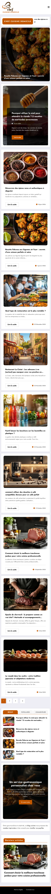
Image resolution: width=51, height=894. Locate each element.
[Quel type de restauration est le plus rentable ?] (25, 290)
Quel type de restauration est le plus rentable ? (25, 311)
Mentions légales (18, 890)
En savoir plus (25, 802)
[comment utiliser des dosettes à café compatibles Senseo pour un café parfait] (25, 472)
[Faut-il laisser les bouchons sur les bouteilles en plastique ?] (25, 410)
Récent (10, 712)
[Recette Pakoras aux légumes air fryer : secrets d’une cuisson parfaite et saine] (25, 229)
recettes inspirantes (9, 828)
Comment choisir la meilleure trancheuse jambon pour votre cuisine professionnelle (23, 554)
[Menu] (48, 7)
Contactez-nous (30, 890)
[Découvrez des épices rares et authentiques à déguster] (25, 168)
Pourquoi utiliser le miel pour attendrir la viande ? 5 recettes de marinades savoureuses (28, 77)
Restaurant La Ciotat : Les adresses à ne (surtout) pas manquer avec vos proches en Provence (23, 370)
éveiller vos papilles (37, 828)
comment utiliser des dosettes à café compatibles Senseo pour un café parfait (22, 493)
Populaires (25, 712)
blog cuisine (31, 825)
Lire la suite (17, 137)
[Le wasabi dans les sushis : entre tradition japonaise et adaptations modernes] (25, 656)
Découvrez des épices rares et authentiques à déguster (24, 189)
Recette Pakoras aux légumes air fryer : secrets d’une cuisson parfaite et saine (25, 251)
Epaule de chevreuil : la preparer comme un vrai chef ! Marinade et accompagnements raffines (23, 616)
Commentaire (41, 712)
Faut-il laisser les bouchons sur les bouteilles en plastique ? (25, 432)
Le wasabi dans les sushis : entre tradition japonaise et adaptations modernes (23, 677)
